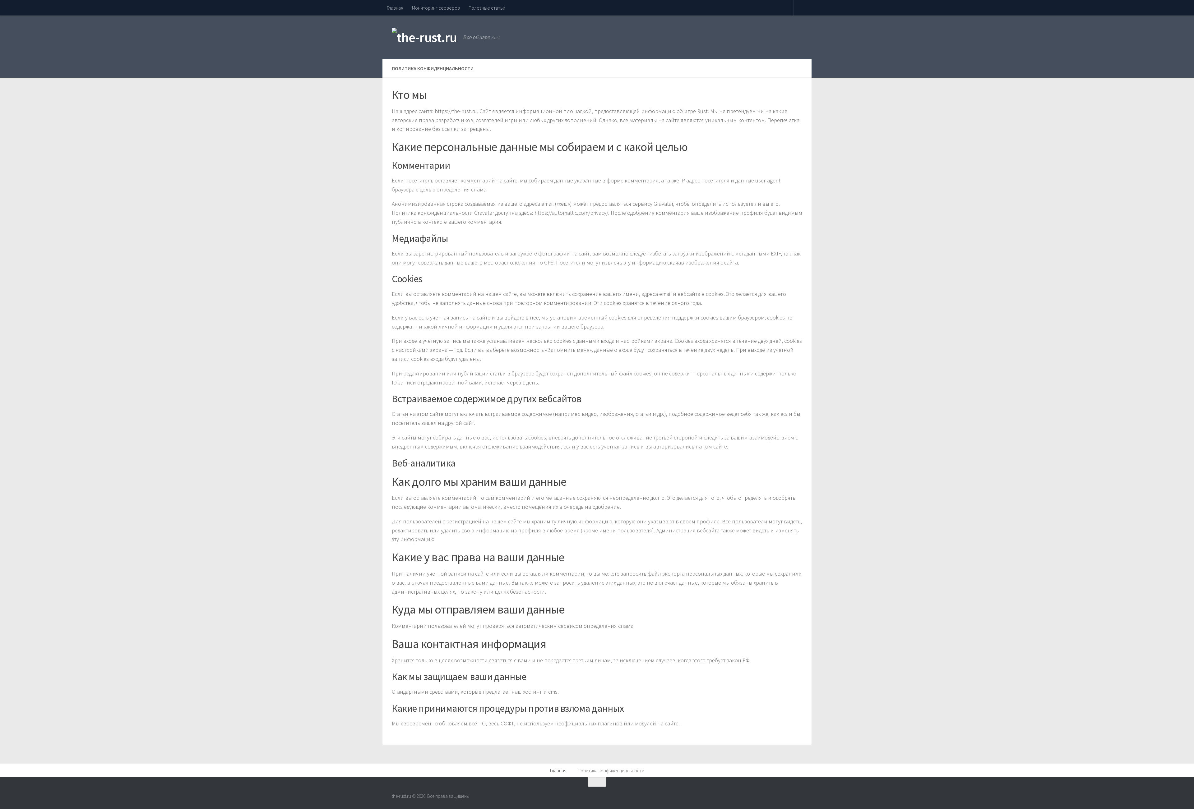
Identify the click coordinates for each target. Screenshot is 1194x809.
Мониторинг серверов (436, 8)
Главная (395, 8)
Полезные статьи (487, 8)
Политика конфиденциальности (611, 770)
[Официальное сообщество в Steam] (798, 794)
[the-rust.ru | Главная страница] (424, 37)
